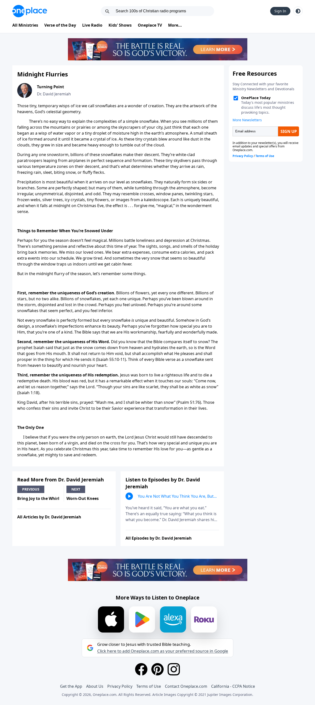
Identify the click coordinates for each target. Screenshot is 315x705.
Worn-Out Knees (82, 498)
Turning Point (50, 86)
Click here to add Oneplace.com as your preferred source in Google (162, 651)
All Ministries (25, 25)
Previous (30, 489)
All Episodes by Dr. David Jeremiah (159, 538)
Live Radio (92, 25)
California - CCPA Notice (233, 686)
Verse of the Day (60, 25)
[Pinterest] (157, 669)
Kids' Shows (120, 25)
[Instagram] (174, 669)
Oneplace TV (150, 25)
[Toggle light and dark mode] (298, 11)
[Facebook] (141, 669)
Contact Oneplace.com (186, 686)
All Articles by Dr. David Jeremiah (49, 517)
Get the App (71, 686)
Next (75, 489)
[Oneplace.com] (29, 11)
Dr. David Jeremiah (54, 94)
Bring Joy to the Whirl (38, 498)
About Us (94, 686)
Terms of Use (148, 686)
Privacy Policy (119, 686)
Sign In (280, 11)
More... (175, 25)
